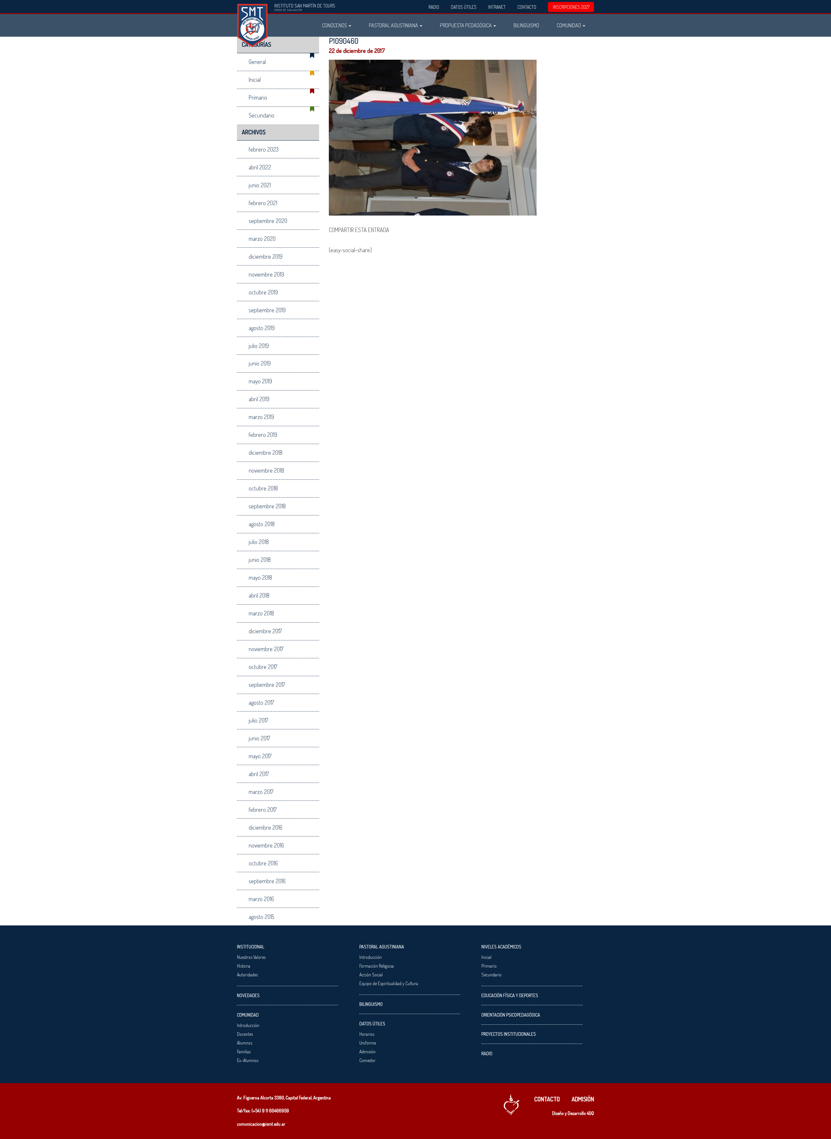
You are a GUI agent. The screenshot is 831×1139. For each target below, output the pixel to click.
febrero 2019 (263, 434)
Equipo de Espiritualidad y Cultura (388, 983)
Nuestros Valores (251, 957)
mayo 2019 (260, 381)
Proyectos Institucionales (508, 1034)
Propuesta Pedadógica (466, 25)
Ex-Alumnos (247, 1060)
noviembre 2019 (266, 274)
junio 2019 (260, 363)
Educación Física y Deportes (509, 995)
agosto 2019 (262, 327)
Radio (433, 7)
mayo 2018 (260, 577)
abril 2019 (259, 398)
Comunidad (569, 25)
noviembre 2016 (266, 845)
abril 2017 (259, 773)
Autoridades (247, 974)
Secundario (261, 115)
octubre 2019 (263, 292)
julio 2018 (259, 541)
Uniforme (367, 1043)
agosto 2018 (262, 523)
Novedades (248, 995)
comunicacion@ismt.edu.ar (261, 1124)
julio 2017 (258, 720)
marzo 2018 (261, 613)
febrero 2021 (263, 202)
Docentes (245, 1034)
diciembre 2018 (265, 452)
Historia (243, 966)
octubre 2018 (263, 488)
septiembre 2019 (267, 310)
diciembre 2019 (265, 256)
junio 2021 (260, 185)
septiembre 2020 (268, 220)
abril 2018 (259, 595)
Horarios (366, 1034)
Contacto (526, 7)
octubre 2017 (263, 666)
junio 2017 (259, 738)
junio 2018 (260, 559)
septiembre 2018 (267, 506)
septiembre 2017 (267, 684)
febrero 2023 (264, 149)
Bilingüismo (526, 25)
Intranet (497, 7)
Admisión (367, 1051)
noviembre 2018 (266, 470)
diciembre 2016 (265, 827)
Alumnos (244, 1043)
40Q (590, 1113)
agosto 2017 (261, 702)
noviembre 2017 (266, 648)
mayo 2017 (260, 756)
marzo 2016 (261, 898)
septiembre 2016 (267, 881)
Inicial (255, 79)
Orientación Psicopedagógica (510, 1015)
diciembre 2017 (265, 631)
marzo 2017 (261, 791)
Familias (244, 1051)
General (257, 61)
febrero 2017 (263, 809)
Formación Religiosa (376, 966)
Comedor (367, 1060)
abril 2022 (260, 167)
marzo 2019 (261, 416)
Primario (258, 97)
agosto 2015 (261, 916)
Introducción (248, 1025)
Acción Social (371, 974)
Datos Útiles (464, 7)
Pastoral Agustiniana (394, 25)
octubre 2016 (263, 863)
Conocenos (335, 25)
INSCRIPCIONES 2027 (571, 7)
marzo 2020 (262, 238)
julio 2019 (259, 345)
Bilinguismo (371, 1004)
